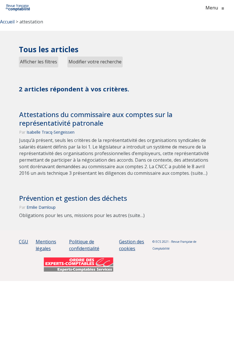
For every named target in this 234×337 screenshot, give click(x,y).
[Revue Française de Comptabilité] (18, 8)
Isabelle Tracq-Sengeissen (50, 132)
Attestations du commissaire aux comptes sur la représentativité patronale (95, 118)
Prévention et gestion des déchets (73, 198)
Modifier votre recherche (95, 62)
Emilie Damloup (41, 207)
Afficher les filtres (38, 62)
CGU (23, 241)
